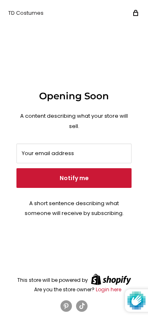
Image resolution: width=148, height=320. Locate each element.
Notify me (74, 178)
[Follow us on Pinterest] (66, 306)
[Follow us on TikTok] (82, 306)
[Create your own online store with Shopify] (111, 279)
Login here (108, 289)
